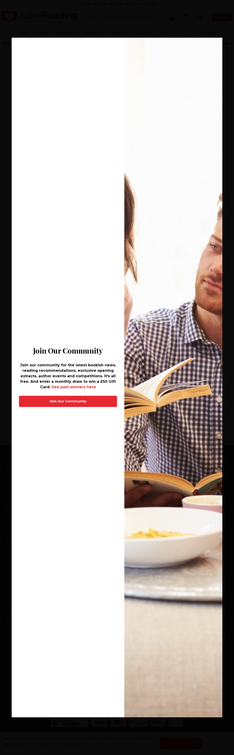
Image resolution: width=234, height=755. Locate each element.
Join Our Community (68, 401)
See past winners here (74, 387)
